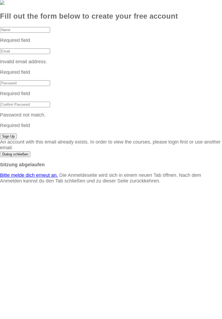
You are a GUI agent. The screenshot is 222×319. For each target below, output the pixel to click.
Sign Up (8, 136)
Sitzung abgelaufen (22, 164)
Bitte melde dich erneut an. (29, 175)
